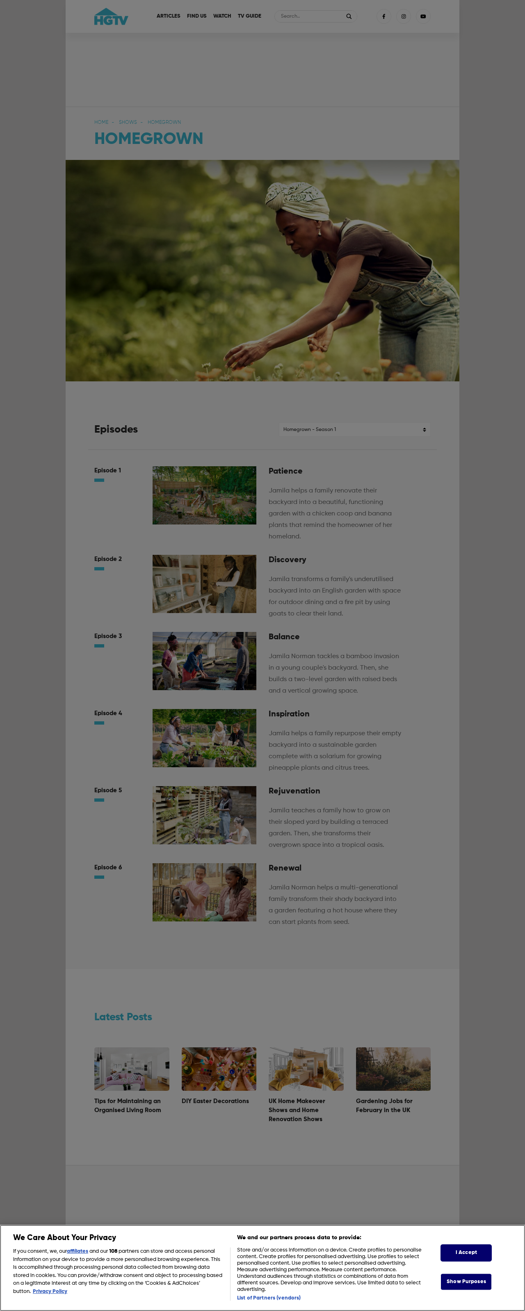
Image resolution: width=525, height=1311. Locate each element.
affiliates (77, 1251)
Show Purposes (466, 1281)
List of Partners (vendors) (269, 1298)
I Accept (466, 1252)
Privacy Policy (50, 1291)
